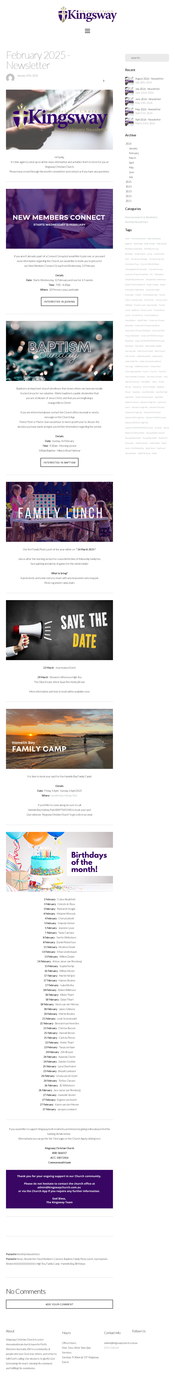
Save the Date (161, 392)
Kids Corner (130, 356)
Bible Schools (149, 243)
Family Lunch (146, 310)
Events (138, 294)
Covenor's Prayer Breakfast (136, 274)
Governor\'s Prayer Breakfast (147, 325)
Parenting (137, 387)
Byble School (140, 254)
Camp (149, 254)
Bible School (162, 243)
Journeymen (100, 1258)
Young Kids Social (150, 438)
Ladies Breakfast (144, 356)
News (20, 1258)
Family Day (149, 300)
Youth (154, 453)
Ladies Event (157, 356)
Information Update (153, 346)
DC (151, 274)
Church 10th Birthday (149, 264)
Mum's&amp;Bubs (133, 371)
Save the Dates (148, 392)
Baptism (68, 1258)
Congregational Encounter (136, 269)
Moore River (155, 366)
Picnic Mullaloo (149, 387)
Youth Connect (142, 443)
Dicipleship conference (134, 279)
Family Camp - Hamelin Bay (60, 1263)
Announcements (139, 238)
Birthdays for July (151, 248)
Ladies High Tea (131, 361)
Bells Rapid (138, 243)
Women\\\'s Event (157, 407)
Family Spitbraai (151, 315)
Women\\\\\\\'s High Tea (134, 417)
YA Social (158, 427)
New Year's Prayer (154, 376)
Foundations (130, 320)
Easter (162, 284)
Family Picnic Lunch (83, 1258)
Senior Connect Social (144, 397)
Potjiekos (160, 387)
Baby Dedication (154, 238)
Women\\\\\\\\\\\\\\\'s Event (156, 417)
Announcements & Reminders (141, 217)
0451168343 (111, 1347)
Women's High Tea (148, 402)
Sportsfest (159, 397)
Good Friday (142, 320)
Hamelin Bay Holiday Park (63, 795)
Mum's (146, 371)
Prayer (128, 392)
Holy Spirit (139, 346)
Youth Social (150, 448)
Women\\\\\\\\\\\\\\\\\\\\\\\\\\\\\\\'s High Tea (25, 1263)
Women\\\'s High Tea (133, 412)
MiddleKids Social (142, 366)
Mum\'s (153, 371)
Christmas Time (132, 264)
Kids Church (160, 351)
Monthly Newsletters (28, 1254)
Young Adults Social (133, 438)
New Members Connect (50, 1258)
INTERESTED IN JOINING (59, 301)
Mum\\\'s (162, 371)
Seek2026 (129, 397)
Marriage (129, 366)
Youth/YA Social (144, 453)
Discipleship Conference (156, 279)
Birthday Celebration (134, 248)
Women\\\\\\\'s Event (152, 412)
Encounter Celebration (134, 289)
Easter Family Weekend (135, 284)
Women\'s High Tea (140, 407)
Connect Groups (156, 269)
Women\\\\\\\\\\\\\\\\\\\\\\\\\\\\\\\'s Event (139, 427)
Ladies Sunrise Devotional (150, 361)
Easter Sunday (152, 284)
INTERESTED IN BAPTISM (59, 462)
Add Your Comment (59, 1304)
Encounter (129, 294)
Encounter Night (153, 289)
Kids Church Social (145, 351)
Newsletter (30, 1258)
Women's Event (131, 402)
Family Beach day (150, 294)
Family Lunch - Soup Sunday (145, 305)
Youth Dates (155, 443)
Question (136, 392)
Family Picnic (137, 315)
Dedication (159, 274)
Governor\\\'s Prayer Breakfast (138, 330)
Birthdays (80, 1263)
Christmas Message (139, 259)
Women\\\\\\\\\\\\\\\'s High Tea (136, 422)
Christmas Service (156, 259)
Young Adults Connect (155, 433)
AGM (127, 238)
